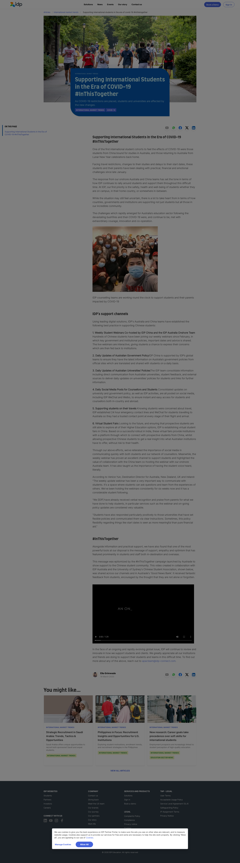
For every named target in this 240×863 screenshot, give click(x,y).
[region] (120, 838)
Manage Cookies (63, 844)
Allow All (84, 844)
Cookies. (90, 837)
